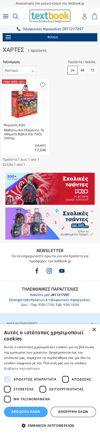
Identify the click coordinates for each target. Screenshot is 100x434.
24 (72, 70)
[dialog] (50, 379)
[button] (42, 84)
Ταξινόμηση (11, 62)
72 (92, 70)
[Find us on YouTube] (62, 271)
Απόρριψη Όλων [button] (73, 411)
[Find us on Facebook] (37, 271)
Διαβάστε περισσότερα (21, 368)
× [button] (94, 330)
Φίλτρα (52, 37)
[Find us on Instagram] (49, 271)
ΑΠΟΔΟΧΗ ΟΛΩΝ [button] (25, 411)
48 (82, 70)
